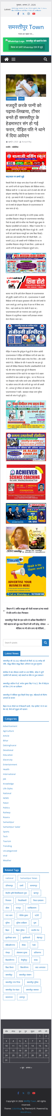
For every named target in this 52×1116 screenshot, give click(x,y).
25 (13, 1055)
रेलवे (34, 945)
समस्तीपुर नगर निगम (12, 982)
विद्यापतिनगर (9, 960)
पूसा (35, 922)
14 (32, 1045)
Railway (6, 812)
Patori (6, 802)
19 (20, 1050)
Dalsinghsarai (9, 745)
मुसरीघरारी (26, 937)
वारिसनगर (37, 952)
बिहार (7, 930)
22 (40, 1050)
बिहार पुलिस (20, 930)
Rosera (6, 817)
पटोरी (37, 915)
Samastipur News (28, 878)
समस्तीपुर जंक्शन (25, 974)
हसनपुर (22, 997)
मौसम (24, 945)
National (7, 793)
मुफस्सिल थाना (10, 937)
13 (26, 1045)
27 (26, 1055)
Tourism (7, 841)
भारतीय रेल (35, 930)
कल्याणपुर (33, 885)
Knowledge (8, 783)
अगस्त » (29, 1067)
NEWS (21, 99)
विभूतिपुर (24, 960)
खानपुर (36, 893)
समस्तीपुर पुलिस (32, 982)
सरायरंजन (9, 997)
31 (6, 1060)
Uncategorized (10, 850)
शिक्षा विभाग (9, 967)
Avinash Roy (26, 141)
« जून (22, 1067)
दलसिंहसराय (32, 907)
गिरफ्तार (8, 900)
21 (32, 1050)
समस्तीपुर (8, 974)
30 (46, 1055)
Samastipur (11, 99)
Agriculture (8, 731)
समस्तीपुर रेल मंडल (12, 989)
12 (20, 1045)
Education (8, 755)
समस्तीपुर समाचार (32, 989)
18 (13, 1050)
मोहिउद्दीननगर (10, 945)
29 (40, 1055)
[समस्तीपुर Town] (6, 59)
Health (6, 769)
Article (6, 735)
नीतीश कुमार (23, 915)
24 (6, 1055)
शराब (36, 960)
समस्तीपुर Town (26, 27)
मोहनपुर (39, 937)
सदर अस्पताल (40, 967)
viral (5, 855)
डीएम (7, 907)
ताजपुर (18, 907)
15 (40, 1045)
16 (46, 1045)
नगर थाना (8, 915)
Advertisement (10, 726)
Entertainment (10, 764)
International (9, 774)
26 (20, 1055)
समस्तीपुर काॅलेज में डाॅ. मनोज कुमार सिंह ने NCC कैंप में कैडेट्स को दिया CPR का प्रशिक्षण (29, 11)
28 (32, 1055)
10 (6, 1045)
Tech (5, 836)
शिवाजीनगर (24, 967)
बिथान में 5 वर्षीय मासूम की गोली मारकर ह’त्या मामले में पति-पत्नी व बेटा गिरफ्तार (27, 611)
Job (4, 779)
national (9, 878)
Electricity (7, 759)
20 (26, 1050)
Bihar (5, 740)
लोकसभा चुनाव (22, 952)
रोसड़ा (7, 952)
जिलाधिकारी (22, 900)
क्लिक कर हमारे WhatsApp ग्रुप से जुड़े (27, 47)
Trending (7, 846)
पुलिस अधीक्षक (21, 922)
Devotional (8, 750)
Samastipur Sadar (11, 826)
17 (6, 1050)
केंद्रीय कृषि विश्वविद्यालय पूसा (16, 893)
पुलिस (7, 922)
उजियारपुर (9, 885)
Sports (6, 831)
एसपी (21, 885)
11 (13, 1045)
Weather (7, 860)
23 (46, 1050)
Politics (6, 807)
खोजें (45, 642)
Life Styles (8, 788)
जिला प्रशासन (38, 900)
